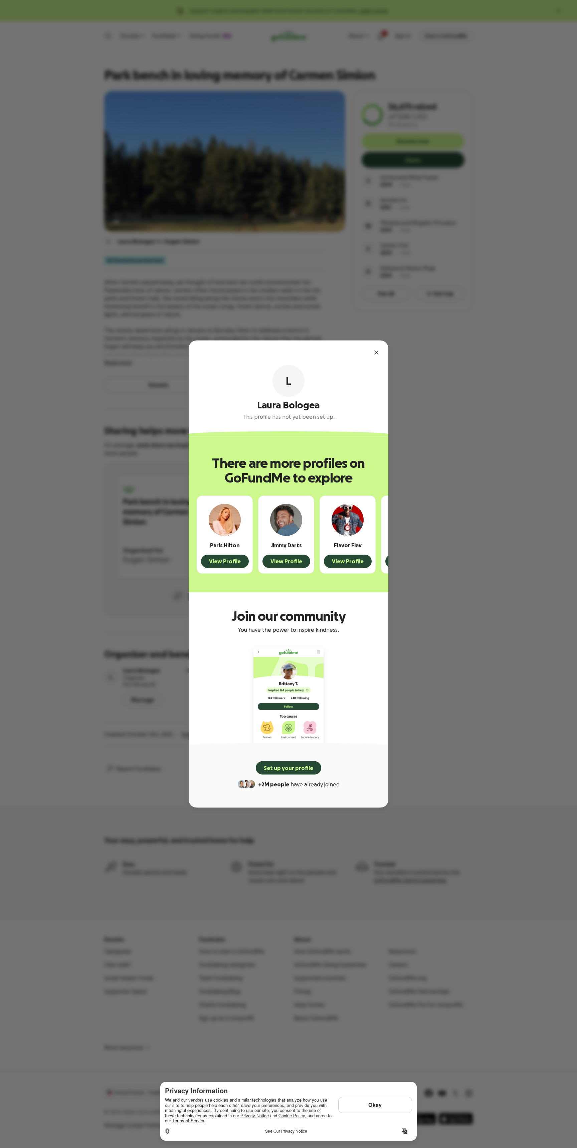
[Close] (376, 352)
